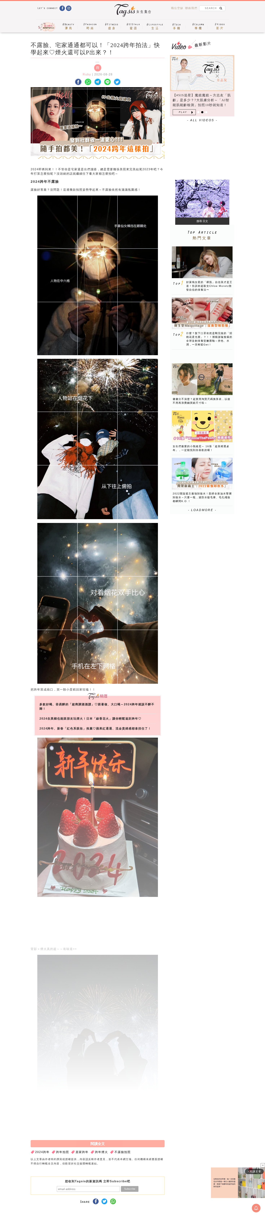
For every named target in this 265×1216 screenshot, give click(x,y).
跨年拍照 (62, 1152)
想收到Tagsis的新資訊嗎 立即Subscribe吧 (97, 1181)
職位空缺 (177, 8)
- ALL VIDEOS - (202, 120)
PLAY (183, 112)
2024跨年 (42, 1152)
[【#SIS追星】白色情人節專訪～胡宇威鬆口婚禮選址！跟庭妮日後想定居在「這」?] (202, 73)
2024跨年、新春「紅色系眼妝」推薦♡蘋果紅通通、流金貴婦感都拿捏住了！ (95, 728)
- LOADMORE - (202, 510)
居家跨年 (82, 1152)
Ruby (87, 74)
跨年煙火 (101, 1152)
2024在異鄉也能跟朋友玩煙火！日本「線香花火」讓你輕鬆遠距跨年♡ (90, 718)
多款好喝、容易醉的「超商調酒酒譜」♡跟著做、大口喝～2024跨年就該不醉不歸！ (96, 706)
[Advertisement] (125, 923)
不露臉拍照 (122, 1152)
